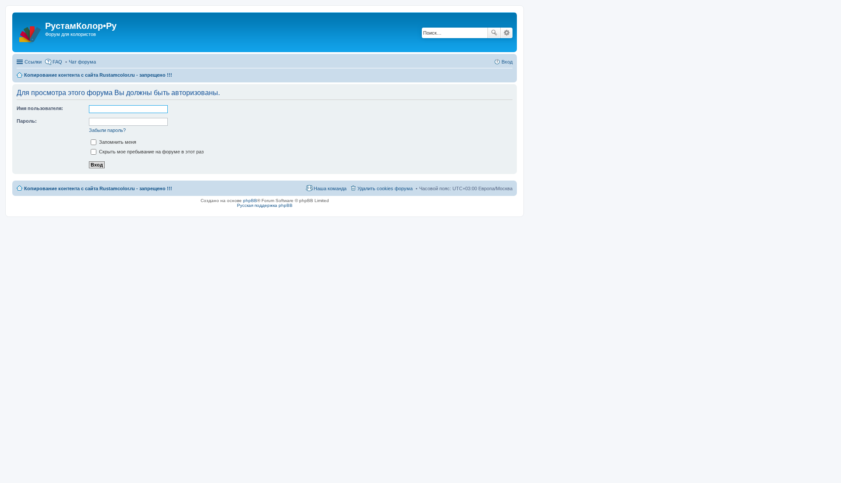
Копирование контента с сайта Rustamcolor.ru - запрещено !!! (98, 75)
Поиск (494, 33)
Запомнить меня (117, 142)
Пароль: (27, 121)
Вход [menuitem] (507, 61)
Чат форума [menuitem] (82, 61)
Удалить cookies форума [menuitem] (385, 188)
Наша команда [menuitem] (330, 188)
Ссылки (33, 61)
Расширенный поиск (506, 33)
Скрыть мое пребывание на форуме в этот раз (151, 151)
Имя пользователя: (40, 108)
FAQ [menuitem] (57, 61)
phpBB (250, 200)
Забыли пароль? (107, 130)
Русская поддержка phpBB (265, 205)
